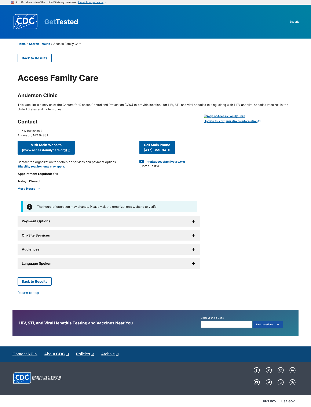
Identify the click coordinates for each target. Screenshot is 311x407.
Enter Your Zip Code (212, 318)
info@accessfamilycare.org (165, 161)
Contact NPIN (24, 354)
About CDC (54, 354)
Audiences (31, 249)
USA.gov (288, 401)
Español (295, 21)
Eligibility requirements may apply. (41, 166)
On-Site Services (36, 235)
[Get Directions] (248, 116)
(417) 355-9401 (157, 147)
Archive (108, 354)
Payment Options (36, 221)
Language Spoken (36, 263)
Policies (83, 354)
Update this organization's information (230, 121)
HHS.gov (269, 401)
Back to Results (34, 58)
